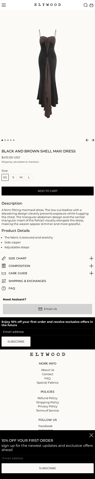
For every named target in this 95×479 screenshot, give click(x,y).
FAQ (47, 378)
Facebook (45, 426)
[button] (86, 5)
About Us (47, 370)
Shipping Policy (47, 402)
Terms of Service (47, 410)
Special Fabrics (47, 382)
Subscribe (16, 341)
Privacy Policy (47, 406)
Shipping (7, 161)
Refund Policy (47, 398)
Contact (47, 374)
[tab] (2, 140)
